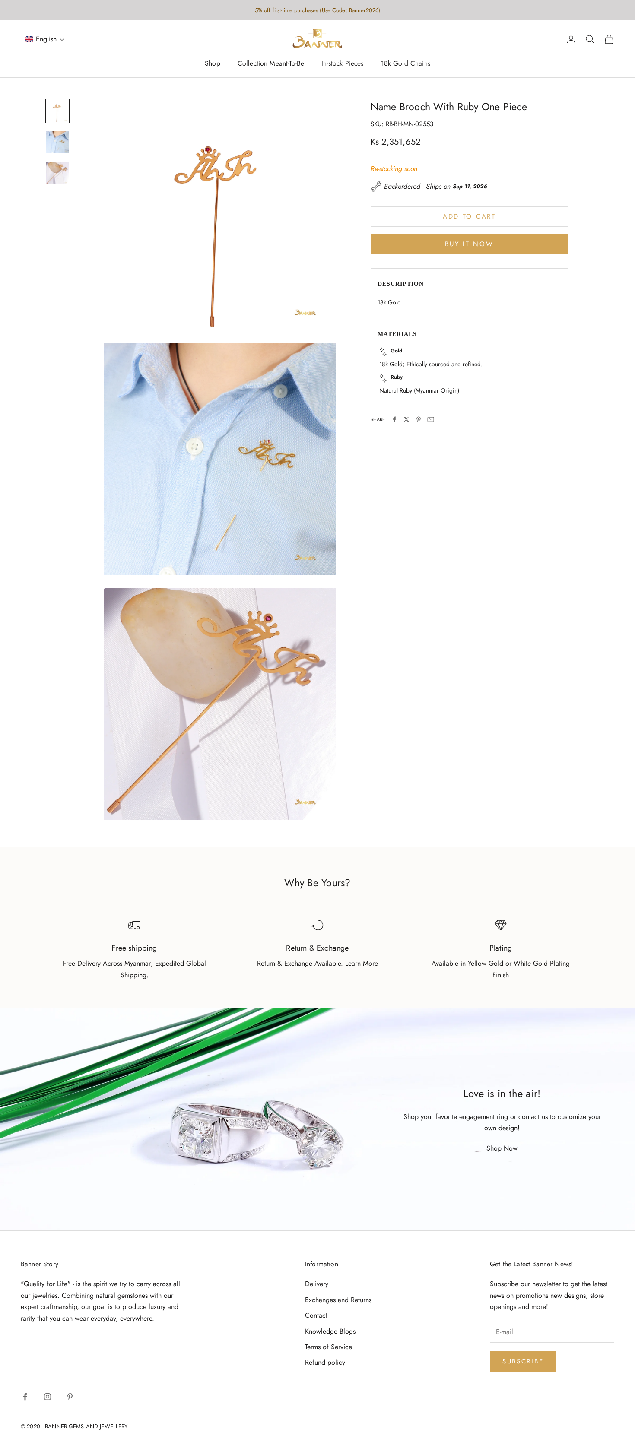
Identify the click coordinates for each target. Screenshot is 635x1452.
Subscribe (522, 1361)
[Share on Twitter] (406, 419)
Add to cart (469, 216)
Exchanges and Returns (338, 1300)
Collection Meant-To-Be (271, 64)
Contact (316, 1315)
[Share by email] (430, 419)
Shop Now (502, 1148)
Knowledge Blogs (330, 1331)
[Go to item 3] (57, 173)
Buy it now (469, 243)
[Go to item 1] (57, 111)
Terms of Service (328, 1347)
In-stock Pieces (342, 64)
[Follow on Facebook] (25, 1396)
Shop (212, 64)
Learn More (361, 963)
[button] (45, 39)
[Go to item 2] (57, 142)
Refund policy (325, 1362)
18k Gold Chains (405, 64)
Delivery (316, 1284)
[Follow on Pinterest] (70, 1396)
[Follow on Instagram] (47, 1396)
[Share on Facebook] (394, 419)
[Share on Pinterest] (418, 419)
